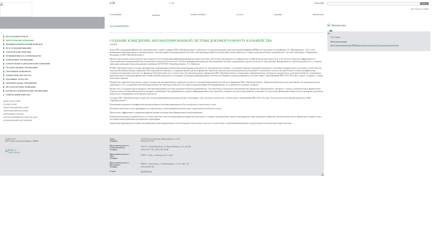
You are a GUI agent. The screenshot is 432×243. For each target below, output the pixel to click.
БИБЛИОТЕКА (318, 15)
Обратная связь (338, 25)
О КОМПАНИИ (115, 15)
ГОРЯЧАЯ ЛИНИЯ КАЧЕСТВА (18, 95)
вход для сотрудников (420, 9)
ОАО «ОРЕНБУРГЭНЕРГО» (119, 26)
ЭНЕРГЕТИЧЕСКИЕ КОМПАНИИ (20, 40)
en (173, 3)
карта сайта (319, 3)
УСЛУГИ (239, 15)
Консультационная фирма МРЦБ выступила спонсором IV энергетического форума (365, 45)
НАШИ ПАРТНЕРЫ (198, 15)
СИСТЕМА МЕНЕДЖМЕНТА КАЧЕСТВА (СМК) (20, 117)
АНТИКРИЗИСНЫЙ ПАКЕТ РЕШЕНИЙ (17, 120)
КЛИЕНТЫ (156, 15)
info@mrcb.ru (146, 171)
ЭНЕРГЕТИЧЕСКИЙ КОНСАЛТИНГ (16, 108)
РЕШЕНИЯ (278, 15)
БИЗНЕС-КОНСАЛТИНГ (12, 101)
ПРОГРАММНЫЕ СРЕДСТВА (13, 114)
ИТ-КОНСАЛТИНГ (10, 104)
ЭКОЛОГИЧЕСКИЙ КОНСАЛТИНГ (15, 111)
